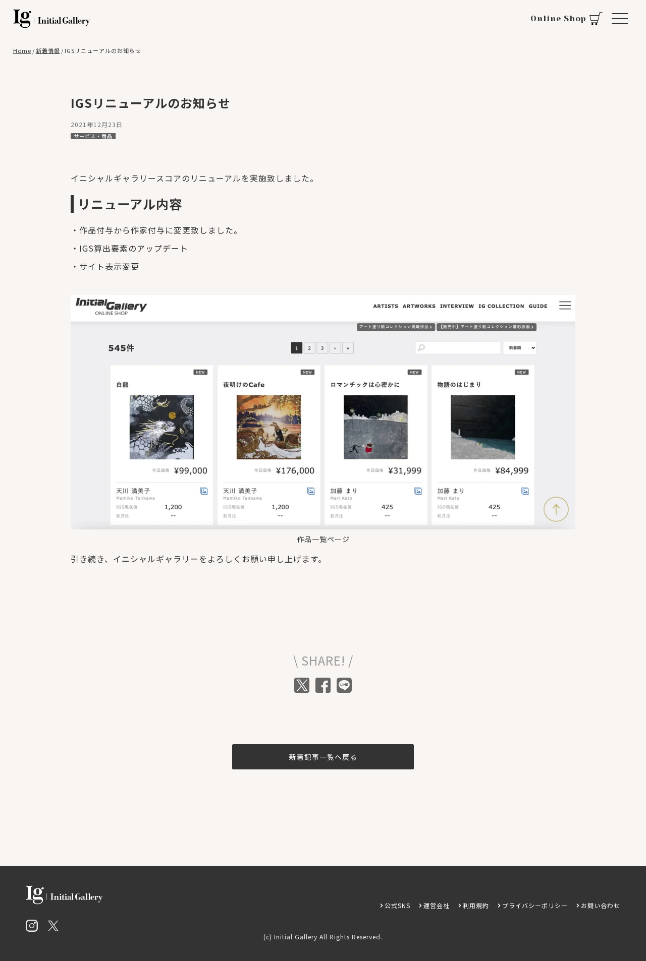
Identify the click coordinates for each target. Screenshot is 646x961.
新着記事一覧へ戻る (323, 757)
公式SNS (397, 905)
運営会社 (436, 905)
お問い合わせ (600, 905)
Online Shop (558, 18)
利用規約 (476, 905)
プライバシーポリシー (535, 905)
